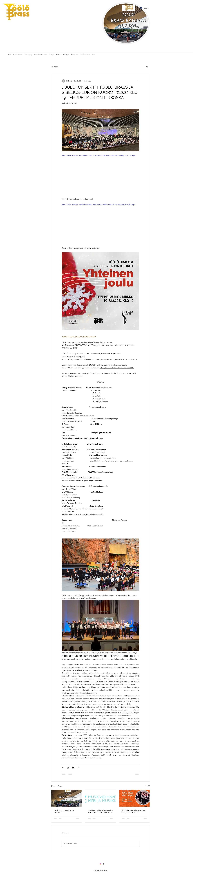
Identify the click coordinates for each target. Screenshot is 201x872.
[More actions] (138, 81)
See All (147, 786)
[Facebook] (104, 849)
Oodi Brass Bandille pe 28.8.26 (64, 811)
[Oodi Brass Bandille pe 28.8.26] (66, 798)
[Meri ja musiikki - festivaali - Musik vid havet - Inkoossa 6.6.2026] (100, 798)
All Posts (54, 66)
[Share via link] (78, 768)
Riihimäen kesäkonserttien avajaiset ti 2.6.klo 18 (133, 811)
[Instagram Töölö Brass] (100, 849)
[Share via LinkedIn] (73, 768)
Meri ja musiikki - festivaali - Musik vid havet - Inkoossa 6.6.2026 (100, 811)
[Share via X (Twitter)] (68, 768)
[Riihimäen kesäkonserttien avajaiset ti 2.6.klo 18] (134, 798)
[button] (147, 66)
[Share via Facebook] (63, 768)
